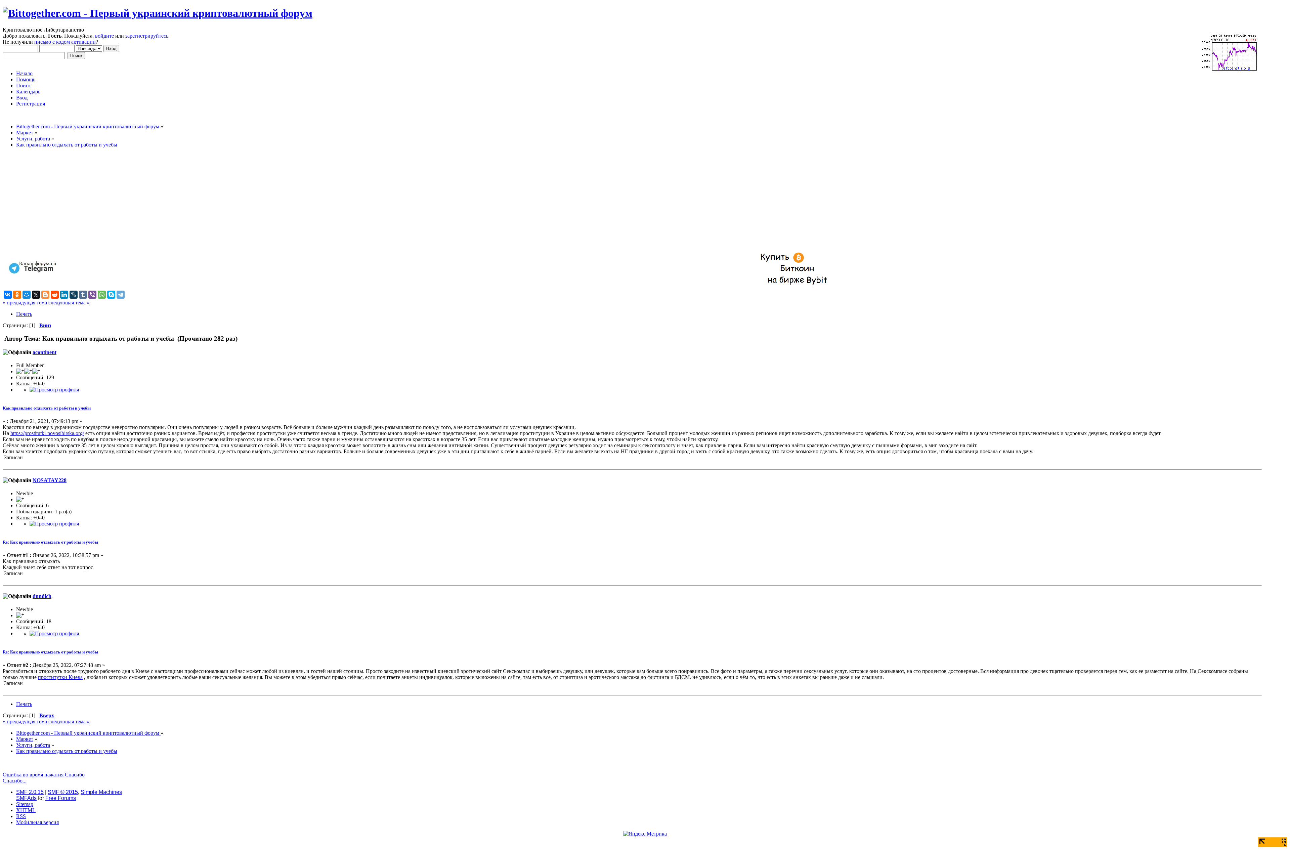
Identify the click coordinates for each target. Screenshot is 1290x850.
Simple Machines (101, 792)
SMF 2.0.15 (30, 792)
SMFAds (26, 798)
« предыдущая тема (25, 302)
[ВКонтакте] (8, 295)
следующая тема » (69, 302)
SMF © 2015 (63, 792)
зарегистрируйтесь (146, 36)
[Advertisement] (204, 200)
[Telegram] (121, 295)
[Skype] (111, 295)
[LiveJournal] (74, 295)
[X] (36, 295)
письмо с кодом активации (65, 42)
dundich (42, 596)
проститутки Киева (60, 677)
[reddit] (55, 295)
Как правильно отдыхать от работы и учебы (47, 408)
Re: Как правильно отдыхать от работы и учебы (50, 542)
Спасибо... (15, 780)
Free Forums (60, 798)
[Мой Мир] (27, 295)
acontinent (44, 352)
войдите (104, 36)
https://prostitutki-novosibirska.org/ (47, 433)
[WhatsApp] (102, 295)
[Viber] (92, 295)
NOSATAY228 (50, 480)
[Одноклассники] (17, 295)
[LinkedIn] (64, 295)
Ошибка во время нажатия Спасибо (44, 774)
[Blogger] (45, 295)
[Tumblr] (83, 295)
